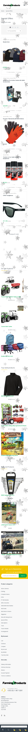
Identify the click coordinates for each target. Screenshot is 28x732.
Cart (2, 640)
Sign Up (23, 575)
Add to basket (23, 67)
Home (2, 11)
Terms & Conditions (6, 675)
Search (8, 730)
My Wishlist (3, 652)
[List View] (15, 27)
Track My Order (5, 655)
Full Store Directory (5, 667)
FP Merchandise (6, 39)
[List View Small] (17, 27)
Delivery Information (6, 664)
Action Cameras (6, 78)
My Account (4, 649)
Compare (19, 72)
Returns (3, 670)
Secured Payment (5, 673)
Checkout (3, 643)
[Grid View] (10, 27)
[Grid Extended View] (12, 27)
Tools (10, 116)
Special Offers (13, 39)
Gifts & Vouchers (6, 193)
